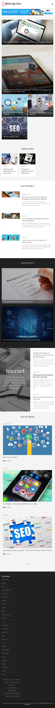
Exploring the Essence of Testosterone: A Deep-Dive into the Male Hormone (43, 355)
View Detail (7, 460)
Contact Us (6, 679)
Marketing (4, 632)
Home (12, 679)
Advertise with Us (15, 682)
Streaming (4, 660)
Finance (4, 604)
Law (3, 621)
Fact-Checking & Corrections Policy (12, 693)
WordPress (27, 704)
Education (4, 593)
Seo (4, 96)
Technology (27, 263)
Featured (4, 600)
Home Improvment (6, 614)
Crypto (4, 586)
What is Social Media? (10, 457)
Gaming (3, 607)
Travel (3, 674)
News (3, 635)
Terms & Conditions (12, 688)
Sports (3, 657)
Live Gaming (5, 625)
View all (27, 563)
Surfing (4, 664)
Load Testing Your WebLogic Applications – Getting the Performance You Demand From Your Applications (27, 90)
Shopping (4, 646)
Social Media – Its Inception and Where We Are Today (20, 504)
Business (4, 583)
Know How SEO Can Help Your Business (13, 113)
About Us (18, 679)
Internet (5, 21)
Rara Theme (44, 703)
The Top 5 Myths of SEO (11, 137)
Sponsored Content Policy (12, 696)
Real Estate (5, 639)
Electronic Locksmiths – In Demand (38, 113)
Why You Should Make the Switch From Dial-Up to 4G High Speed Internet (28, 42)
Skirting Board (5, 649)
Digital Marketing (6, 590)
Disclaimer (6, 682)
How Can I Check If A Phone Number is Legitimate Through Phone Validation (34, 198)
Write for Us (12, 685)
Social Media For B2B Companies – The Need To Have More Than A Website (27, 550)
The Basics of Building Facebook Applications (27, 171)
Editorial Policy (12, 690)
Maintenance (5, 628)
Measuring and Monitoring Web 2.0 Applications (9, 171)
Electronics (31, 96)
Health (3, 611)
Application (27, 148)
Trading (4, 671)
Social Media (5, 653)
